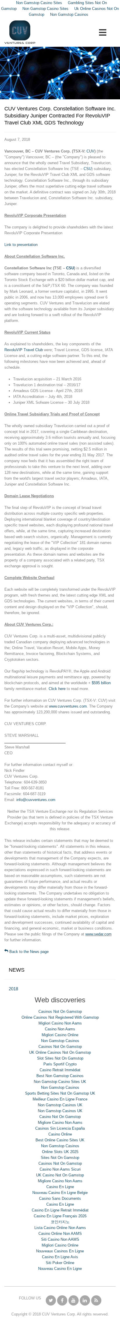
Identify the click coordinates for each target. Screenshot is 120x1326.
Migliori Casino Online (60, 1035)
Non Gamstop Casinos (69, 14)
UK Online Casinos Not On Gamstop (60, 1052)
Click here (57, 689)
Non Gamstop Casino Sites (45, 8)
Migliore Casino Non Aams (60, 1122)
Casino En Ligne (60, 1187)
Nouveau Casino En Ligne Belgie (60, 1192)
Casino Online (60, 1134)
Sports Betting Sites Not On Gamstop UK (60, 1093)
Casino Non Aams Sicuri (60, 1169)
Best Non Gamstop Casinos (60, 1076)
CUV (90, 151)
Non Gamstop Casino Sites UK (60, 1081)
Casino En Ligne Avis (60, 1257)
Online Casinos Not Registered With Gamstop (60, 1017)
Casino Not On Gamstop (60, 1116)
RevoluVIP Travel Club (23, 350)
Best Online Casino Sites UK (60, 1140)
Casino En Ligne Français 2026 (60, 1216)
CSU (87, 169)
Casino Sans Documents (60, 1198)
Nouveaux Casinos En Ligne (60, 1251)
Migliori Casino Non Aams (60, 1023)
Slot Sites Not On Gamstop (60, 1058)
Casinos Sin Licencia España (60, 1128)
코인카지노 (60, 1222)
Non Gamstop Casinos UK (60, 1105)
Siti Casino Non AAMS (60, 1239)
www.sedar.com (98, 934)
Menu (103, 32)
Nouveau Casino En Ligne (60, 1268)
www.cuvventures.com (68, 706)
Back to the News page (28, 951)
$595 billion (101, 683)
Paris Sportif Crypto (60, 1064)
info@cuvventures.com (35, 800)
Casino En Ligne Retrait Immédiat (60, 1210)
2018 (13, 988)
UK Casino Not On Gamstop (60, 1175)
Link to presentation (21, 244)
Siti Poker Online (60, 1263)
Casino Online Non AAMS (60, 1233)
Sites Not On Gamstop (60, 1157)
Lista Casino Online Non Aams (60, 1228)
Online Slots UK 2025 (60, 1152)
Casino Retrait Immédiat (60, 1070)
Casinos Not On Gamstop (60, 1011)
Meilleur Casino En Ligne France (60, 1099)
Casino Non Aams (60, 1029)
